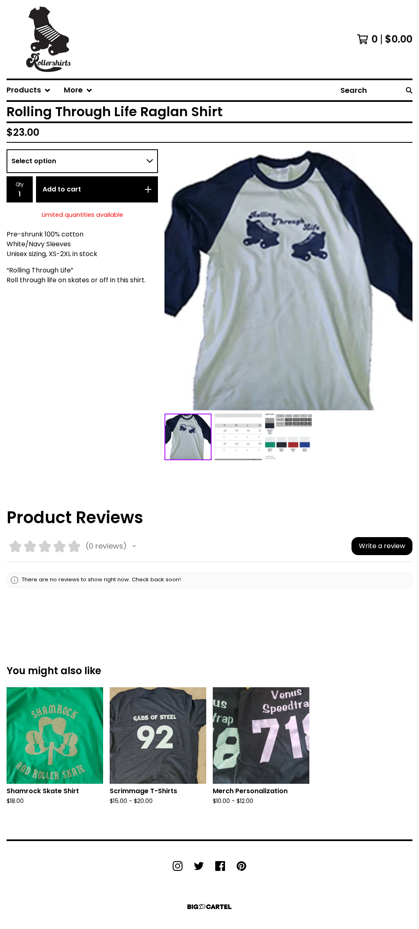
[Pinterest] (241, 866)
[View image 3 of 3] (288, 437)
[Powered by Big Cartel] (209, 907)
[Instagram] (177, 866)
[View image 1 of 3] (188, 437)
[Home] (48, 39)
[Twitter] (198, 866)
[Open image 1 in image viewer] (288, 279)
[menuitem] (29, 90)
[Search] (409, 90)
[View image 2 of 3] (238, 437)
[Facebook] (220, 866)
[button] (134, 546)
